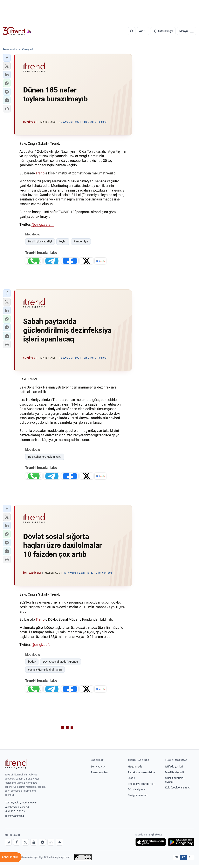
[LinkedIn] (50, 842)
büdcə (32, 661)
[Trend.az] (17, 31)
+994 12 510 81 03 (15, 811)
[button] (6, 57)
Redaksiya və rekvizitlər (142, 772)
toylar (62, 241)
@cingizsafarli (42, 224)
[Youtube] (33, 842)
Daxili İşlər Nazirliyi (40, 241)
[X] (25, 842)
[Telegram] (42, 842)
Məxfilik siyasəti (174, 772)
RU (190, 857)
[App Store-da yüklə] (150, 842)
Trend (40, 173)
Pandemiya (81, 241)
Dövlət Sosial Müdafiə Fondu (60, 661)
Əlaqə (131, 778)
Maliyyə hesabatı (138, 795)
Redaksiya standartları (141, 783)
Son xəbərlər (98, 766)
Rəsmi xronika (99, 772)
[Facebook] (16, 842)
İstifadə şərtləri (174, 766)
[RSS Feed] (59, 842)
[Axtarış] (131, 31)
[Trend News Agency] (15, 764)
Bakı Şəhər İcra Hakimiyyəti (44, 456)
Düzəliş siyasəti (137, 789)
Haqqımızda (135, 766)
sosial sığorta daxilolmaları (45, 669)
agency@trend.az (14, 815)
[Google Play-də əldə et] (181, 842)
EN (176, 857)
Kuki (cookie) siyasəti (177, 787)
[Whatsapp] (8, 842)
